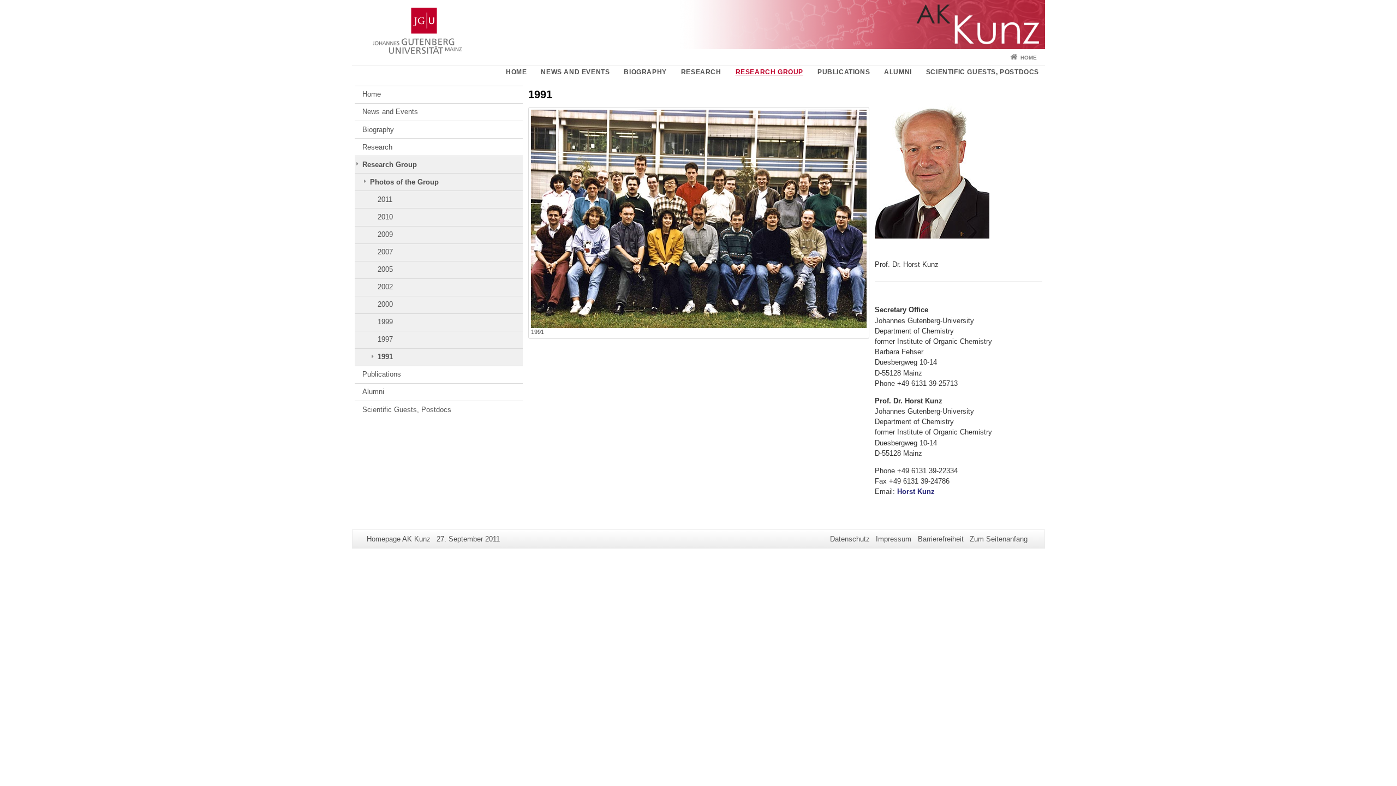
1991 (385, 357)
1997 (385, 339)
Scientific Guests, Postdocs (982, 72)
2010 (385, 217)
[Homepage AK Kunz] (698, 24)
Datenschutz (850, 539)
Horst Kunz (916, 491)
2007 (385, 252)
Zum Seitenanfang (999, 539)
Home (1028, 58)
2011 (385, 199)
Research (701, 72)
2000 (385, 304)
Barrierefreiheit (941, 539)
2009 (385, 234)
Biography (645, 72)
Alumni (898, 72)
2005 (385, 269)
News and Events (575, 72)
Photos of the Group (404, 182)
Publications (843, 72)
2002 (385, 287)
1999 (385, 322)
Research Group (769, 72)
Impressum (893, 539)
